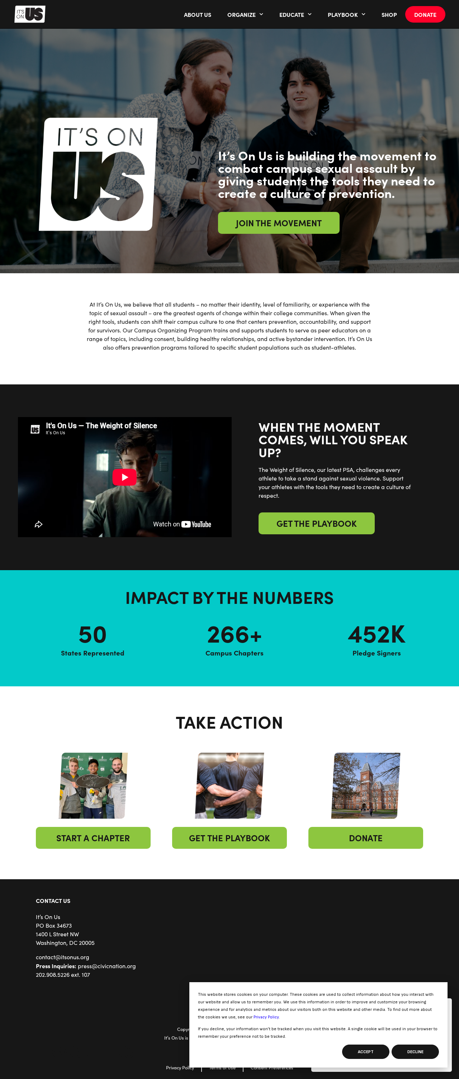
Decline (415, 1052)
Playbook (343, 14)
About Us (197, 14)
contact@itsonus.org (62, 957)
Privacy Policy (266, 1017)
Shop (389, 14)
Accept (366, 1052)
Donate (425, 14)
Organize (241, 14)
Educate (291, 14)
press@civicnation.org (107, 966)
